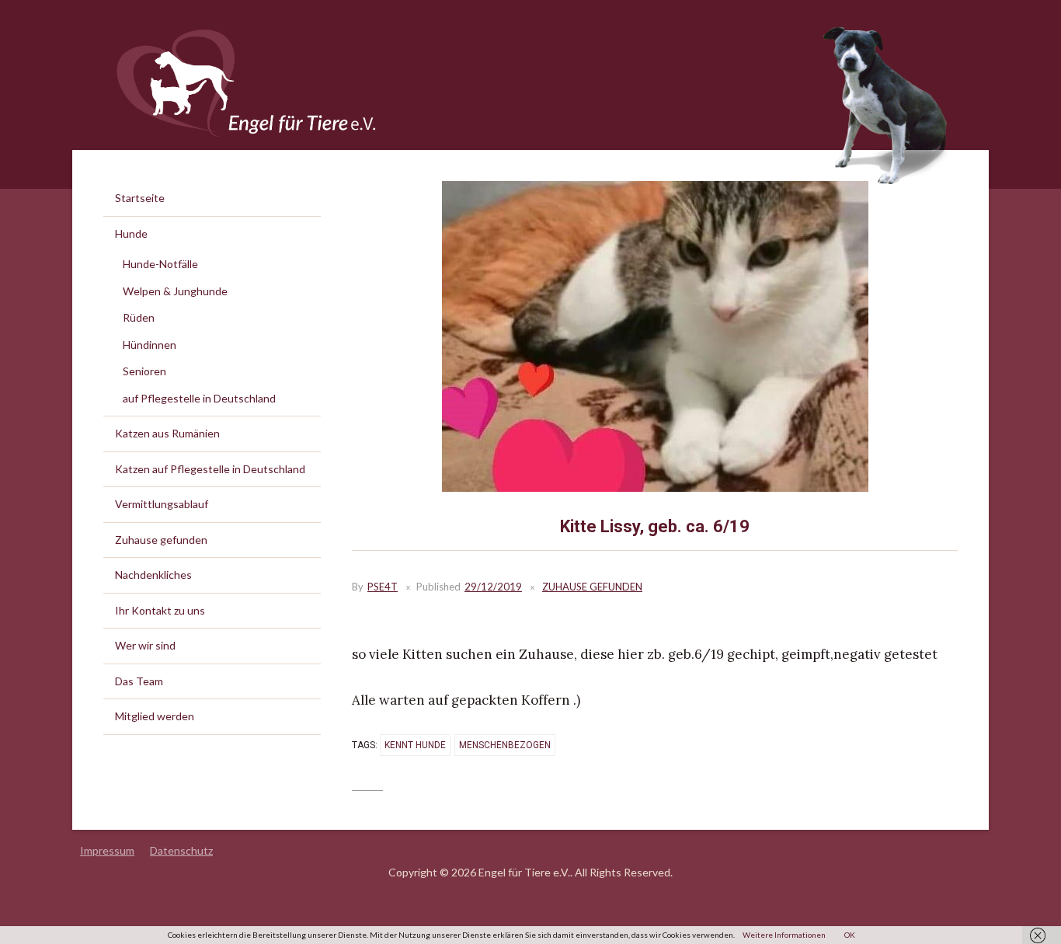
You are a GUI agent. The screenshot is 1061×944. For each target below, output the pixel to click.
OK (849, 934)
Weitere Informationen (784, 934)
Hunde (131, 233)
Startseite (140, 197)
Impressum (107, 850)
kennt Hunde (415, 745)
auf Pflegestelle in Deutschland (199, 398)
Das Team (139, 681)
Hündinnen (149, 344)
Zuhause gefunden (592, 586)
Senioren (144, 371)
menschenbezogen (505, 745)
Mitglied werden (154, 716)
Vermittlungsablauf (161, 503)
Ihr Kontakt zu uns (160, 610)
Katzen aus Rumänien (167, 433)
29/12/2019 (493, 586)
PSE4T (382, 586)
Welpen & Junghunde (175, 291)
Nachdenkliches (153, 574)
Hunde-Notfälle (160, 263)
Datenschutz (181, 850)
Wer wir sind (145, 645)
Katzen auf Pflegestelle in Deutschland (210, 468)
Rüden (139, 317)
